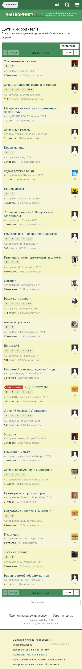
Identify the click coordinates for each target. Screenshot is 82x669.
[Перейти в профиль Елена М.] (75, 577)
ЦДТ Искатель (20, 397)
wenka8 (16, 538)
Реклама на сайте (37, 654)
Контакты (19, 654)
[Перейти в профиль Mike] (75, 259)
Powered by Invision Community (41, 623)
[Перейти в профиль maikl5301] (75, 63)
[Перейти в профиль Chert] (75, 495)
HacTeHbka (18, 332)
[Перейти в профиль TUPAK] (75, 300)
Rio (14, 71)
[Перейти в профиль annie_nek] (75, 371)
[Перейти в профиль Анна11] (75, 413)
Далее (68, 52)
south (15, 243)
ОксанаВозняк (20, 497)
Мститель (18, 198)
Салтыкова (19, 438)
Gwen (15, 94)
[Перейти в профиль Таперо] (75, 214)
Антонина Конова (22, 134)
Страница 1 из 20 (41, 53)
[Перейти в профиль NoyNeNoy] (75, 454)
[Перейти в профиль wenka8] (75, 389)
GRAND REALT (20, 116)
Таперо (16, 220)
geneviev (17, 562)
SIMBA (16, 285)
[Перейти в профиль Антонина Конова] (75, 132)
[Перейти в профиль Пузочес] (75, 324)
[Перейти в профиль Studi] (75, 149)
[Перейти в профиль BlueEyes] (75, 348)
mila (14, 157)
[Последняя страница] (76, 52)
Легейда (17, 175)
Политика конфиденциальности (29, 615)
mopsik (16, 267)
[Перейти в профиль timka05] (75, 283)
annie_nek (17, 373)
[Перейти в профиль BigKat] (75, 191)
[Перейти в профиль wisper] (75, 554)
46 (29, 89)
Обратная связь (63, 615)
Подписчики (37, 602)
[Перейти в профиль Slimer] (75, 173)
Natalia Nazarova (21, 479)
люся (15, 355)
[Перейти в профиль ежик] (75, 472)
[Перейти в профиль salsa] (75, 236)
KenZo (15, 420)
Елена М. (17, 520)
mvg (14, 308)
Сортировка (69, 46)
